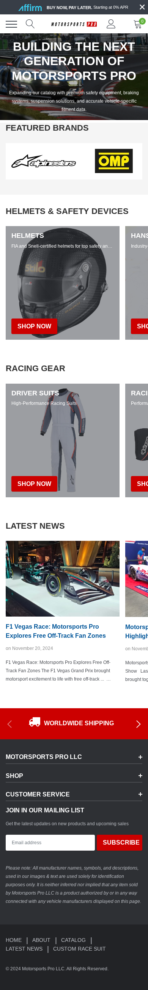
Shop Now (34, 484)
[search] (30, 24)
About (42, 940)
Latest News (25, 949)
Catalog (74, 940)
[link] (43, 161)
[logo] (74, 24)
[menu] (11, 24)
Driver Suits (35, 393)
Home (14, 940)
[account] (111, 24)
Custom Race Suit (79, 949)
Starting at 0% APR (87, 7)
